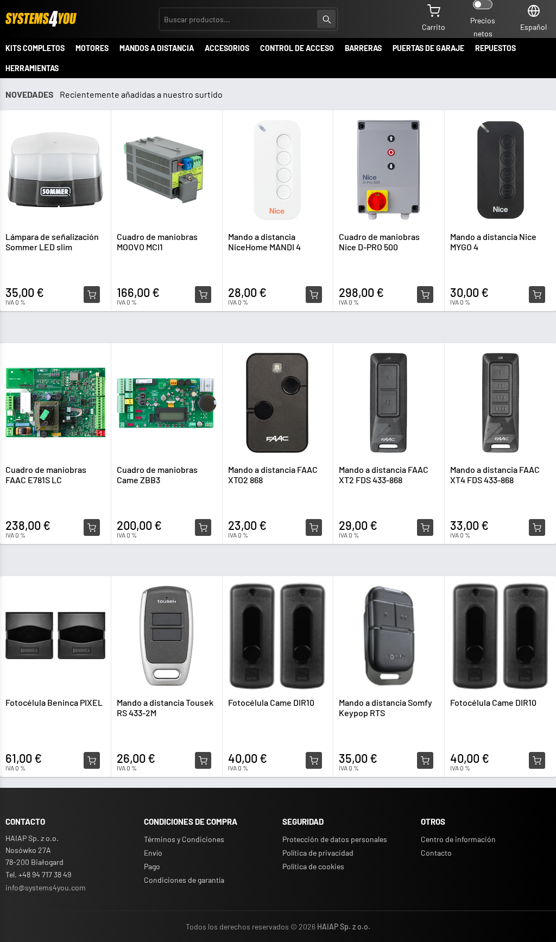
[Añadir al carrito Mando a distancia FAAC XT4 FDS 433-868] (537, 527)
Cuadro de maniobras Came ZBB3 (157, 474)
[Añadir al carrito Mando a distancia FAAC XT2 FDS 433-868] (425, 527)
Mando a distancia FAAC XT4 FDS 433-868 (495, 474)
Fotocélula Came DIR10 (271, 702)
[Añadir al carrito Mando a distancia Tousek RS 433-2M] (203, 760)
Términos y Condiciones (184, 839)
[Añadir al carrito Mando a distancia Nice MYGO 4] (537, 295)
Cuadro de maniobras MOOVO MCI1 (157, 241)
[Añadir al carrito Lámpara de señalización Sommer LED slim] (92, 295)
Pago (152, 866)
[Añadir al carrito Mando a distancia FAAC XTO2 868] (314, 527)
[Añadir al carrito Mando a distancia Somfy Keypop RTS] (425, 760)
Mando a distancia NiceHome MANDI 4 (264, 241)
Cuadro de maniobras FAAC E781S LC (45, 474)
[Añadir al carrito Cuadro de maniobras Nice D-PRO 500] (425, 295)
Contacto (436, 852)
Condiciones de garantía (184, 879)
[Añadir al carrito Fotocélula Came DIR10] (314, 760)
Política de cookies (313, 866)
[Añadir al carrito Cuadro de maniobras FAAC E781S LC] (92, 527)
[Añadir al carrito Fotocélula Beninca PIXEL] (92, 760)
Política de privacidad (317, 852)
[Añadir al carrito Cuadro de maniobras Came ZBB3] (203, 527)
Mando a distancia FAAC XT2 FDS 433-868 (383, 474)
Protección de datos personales (334, 839)
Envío (153, 852)
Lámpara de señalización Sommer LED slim (52, 241)
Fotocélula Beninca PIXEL (54, 702)
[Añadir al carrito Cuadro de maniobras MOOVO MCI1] (203, 295)
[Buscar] (326, 19)
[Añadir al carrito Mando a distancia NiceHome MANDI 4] (314, 295)
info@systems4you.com (45, 887)
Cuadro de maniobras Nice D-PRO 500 (379, 241)
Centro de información (458, 839)
